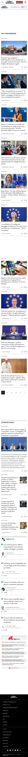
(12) (26, 233)
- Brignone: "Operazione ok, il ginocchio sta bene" (14, 642)
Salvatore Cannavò (7, 385)
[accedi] (25, 2)
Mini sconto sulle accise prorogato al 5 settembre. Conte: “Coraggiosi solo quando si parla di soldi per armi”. (13, 431)
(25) (26, 494)
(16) (26, 100)
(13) (6, 630)
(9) (6, 611)
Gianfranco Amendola (12, 607)
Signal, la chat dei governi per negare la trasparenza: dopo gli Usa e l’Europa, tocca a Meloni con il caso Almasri (13, 281)
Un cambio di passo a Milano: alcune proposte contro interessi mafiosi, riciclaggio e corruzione (13, 547)
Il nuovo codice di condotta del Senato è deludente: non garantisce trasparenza (14, 620)
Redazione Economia (7, 133)
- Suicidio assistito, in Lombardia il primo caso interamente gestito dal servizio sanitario (13, 649)
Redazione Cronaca (7, 67)
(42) (26, 166)
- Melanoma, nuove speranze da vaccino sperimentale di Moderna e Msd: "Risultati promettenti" (13, 660)
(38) (6, 592)
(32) (26, 385)
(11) (26, 200)
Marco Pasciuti (6, 532)
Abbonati (19, 2)
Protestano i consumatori (9, 435)
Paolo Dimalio (5, 100)
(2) (26, 470)
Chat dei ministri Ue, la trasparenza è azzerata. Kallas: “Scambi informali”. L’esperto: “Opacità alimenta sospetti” (14, 313)
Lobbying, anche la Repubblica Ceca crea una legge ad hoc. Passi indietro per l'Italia (15, 565)
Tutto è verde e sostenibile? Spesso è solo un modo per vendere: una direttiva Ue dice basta (14, 601)
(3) (6, 575)
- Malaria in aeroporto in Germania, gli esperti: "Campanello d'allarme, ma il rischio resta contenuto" (13, 653)
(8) (26, 67)
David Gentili (9, 553)
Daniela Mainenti (10, 587)
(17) (26, 516)
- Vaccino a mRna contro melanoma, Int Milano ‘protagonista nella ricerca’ (13, 664)
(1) (5, 556)
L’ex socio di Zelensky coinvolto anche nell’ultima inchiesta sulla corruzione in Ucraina (9, 526)
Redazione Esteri (6, 494)
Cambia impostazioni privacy (10, 707)
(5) (26, 351)
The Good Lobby (10, 571)
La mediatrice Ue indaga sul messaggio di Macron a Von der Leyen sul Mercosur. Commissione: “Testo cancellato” (14, 227)
